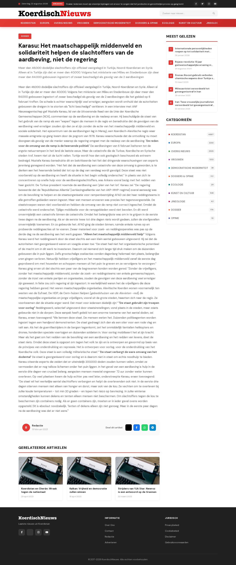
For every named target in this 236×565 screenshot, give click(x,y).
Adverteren (111, 542)
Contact (109, 530)
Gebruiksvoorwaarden (176, 542)
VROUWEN (83, 22)
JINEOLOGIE (213, 22)
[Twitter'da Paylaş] (128, 427)
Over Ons (110, 525)
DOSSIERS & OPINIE (146, 22)
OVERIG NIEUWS (63, 22)
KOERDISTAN (28, 22)
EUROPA (44, 22)
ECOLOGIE (168, 22)
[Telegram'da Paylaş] (152, 427)
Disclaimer (170, 536)
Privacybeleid (172, 525)
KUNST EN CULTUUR (190, 22)
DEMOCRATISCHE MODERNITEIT (112, 22)
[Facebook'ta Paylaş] (136, 427)
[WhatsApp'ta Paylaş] (144, 427)
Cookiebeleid (172, 530)
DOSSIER (25, 36)
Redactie (37, 425)
